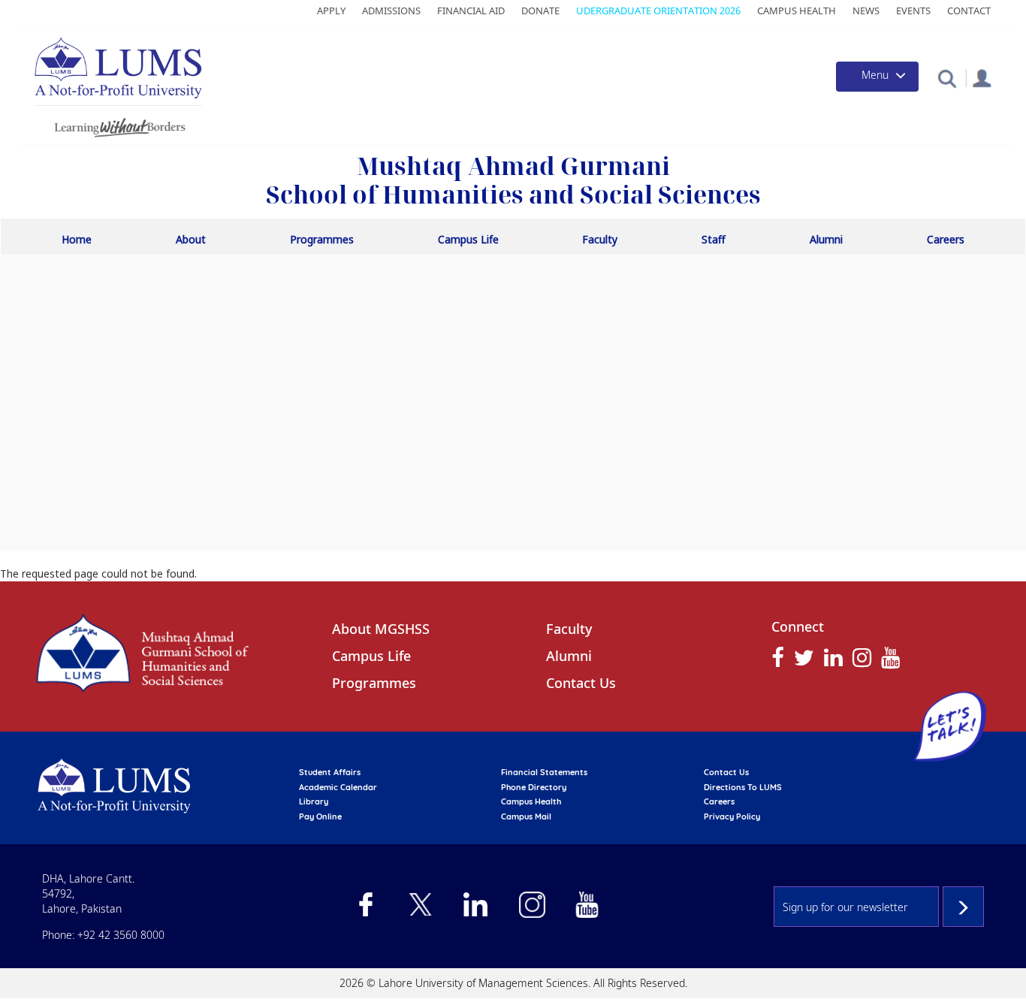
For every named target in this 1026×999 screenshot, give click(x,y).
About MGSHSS (381, 629)
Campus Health (796, 10)
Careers (945, 239)
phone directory (533, 787)
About (191, 239)
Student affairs (330, 772)
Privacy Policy (732, 816)
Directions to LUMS (743, 787)
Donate (540, 10)
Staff (714, 239)
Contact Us (581, 683)
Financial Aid (471, 10)
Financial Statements (544, 772)
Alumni (826, 239)
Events (913, 10)
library (313, 801)
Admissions (391, 10)
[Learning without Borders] (118, 125)
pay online (320, 816)
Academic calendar (338, 787)
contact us (726, 772)
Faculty (599, 239)
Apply (331, 10)
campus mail (526, 816)
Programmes (322, 239)
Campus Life (468, 239)
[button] (947, 78)
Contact (969, 10)
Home (77, 239)
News (866, 10)
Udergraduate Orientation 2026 (658, 10)
